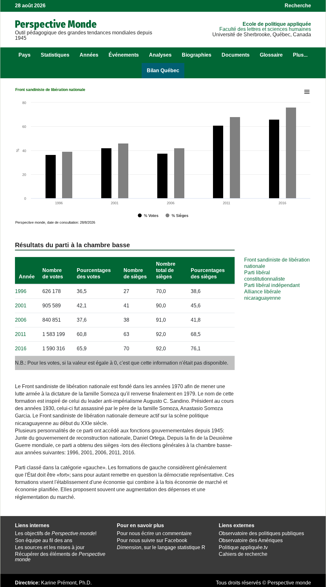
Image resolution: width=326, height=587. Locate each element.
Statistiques (55, 55)
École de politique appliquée (277, 24)
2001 (20, 305)
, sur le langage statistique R (161, 547)
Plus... (300, 55)
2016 (20, 348)
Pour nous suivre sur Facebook (152, 540)
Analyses (160, 55)
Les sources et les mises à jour (49, 547)
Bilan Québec (163, 70)
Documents (236, 55)
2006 (20, 320)
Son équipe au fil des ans (43, 540)
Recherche (298, 5)
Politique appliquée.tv (243, 547)
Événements (124, 55)
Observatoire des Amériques (251, 540)
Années (89, 55)
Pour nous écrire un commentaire (154, 533)
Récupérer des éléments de (60, 556)
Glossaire (271, 55)
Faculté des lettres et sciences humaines (265, 29)
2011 (20, 334)
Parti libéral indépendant (272, 285)
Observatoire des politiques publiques (261, 533)
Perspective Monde (56, 24)
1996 (20, 291)
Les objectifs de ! (55, 533)
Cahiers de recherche (243, 554)
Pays (24, 55)
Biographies (196, 55)
